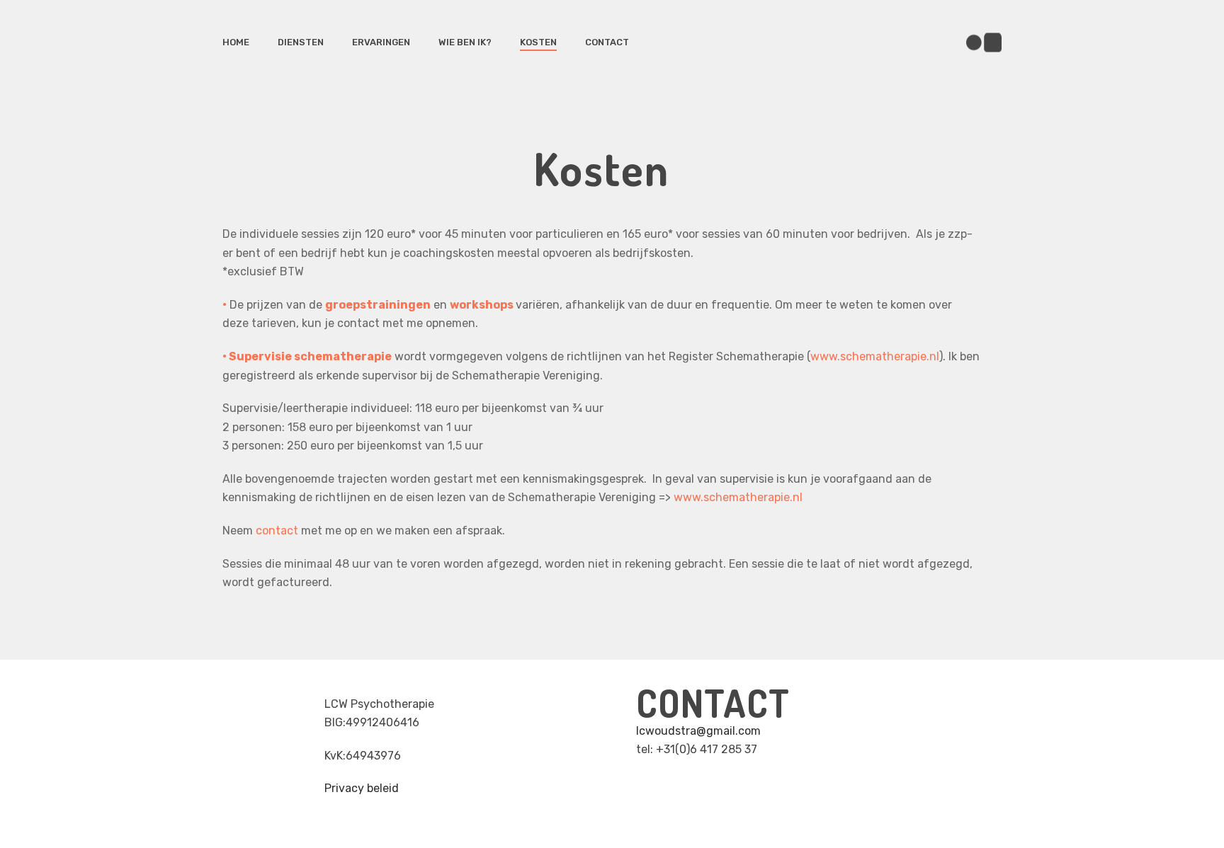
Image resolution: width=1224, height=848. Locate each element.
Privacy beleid (361, 788)
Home (235, 42)
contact (277, 530)
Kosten (538, 42)
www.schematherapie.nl (874, 356)
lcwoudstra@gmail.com (698, 731)
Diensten (301, 42)
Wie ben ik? (465, 42)
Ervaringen (381, 42)
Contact (607, 42)
